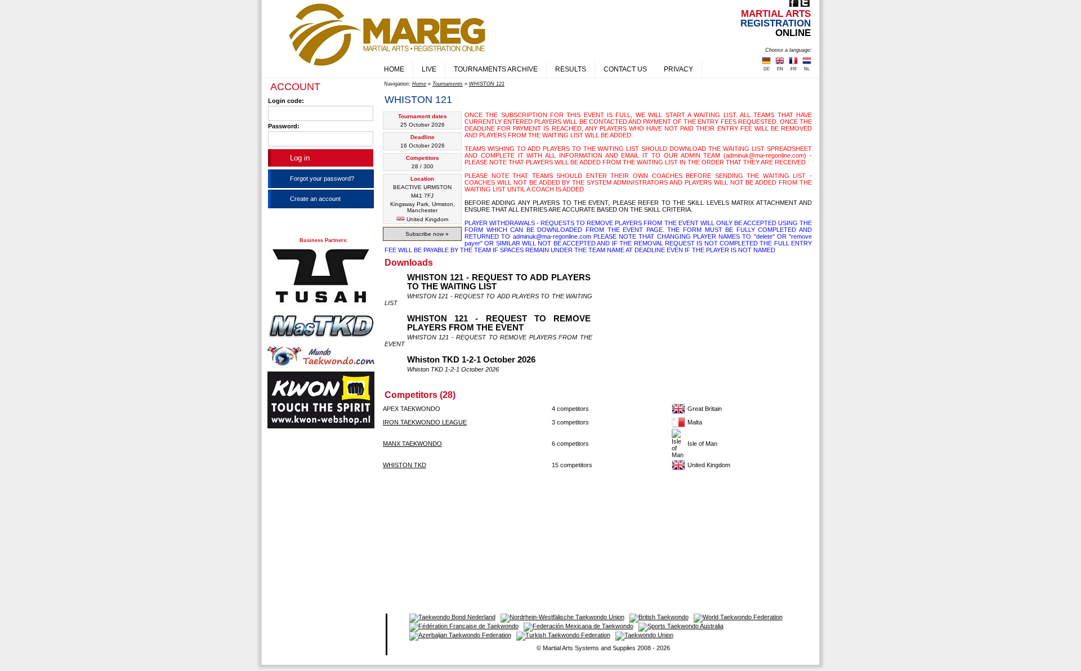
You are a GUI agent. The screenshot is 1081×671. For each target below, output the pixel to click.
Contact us (625, 69)
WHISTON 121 (486, 84)
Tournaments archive (496, 69)
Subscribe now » (427, 234)
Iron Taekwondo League (425, 422)
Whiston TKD (404, 465)
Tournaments (447, 84)
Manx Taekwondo (412, 443)
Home (394, 69)
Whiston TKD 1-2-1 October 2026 (471, 359)
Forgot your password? (322, 178)
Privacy (678, 69)
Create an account (315, 198)
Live (429, 69)
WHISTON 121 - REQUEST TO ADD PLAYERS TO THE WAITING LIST (499, 282)
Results (570, 69)
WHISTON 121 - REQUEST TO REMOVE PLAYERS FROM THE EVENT (499, 323)
